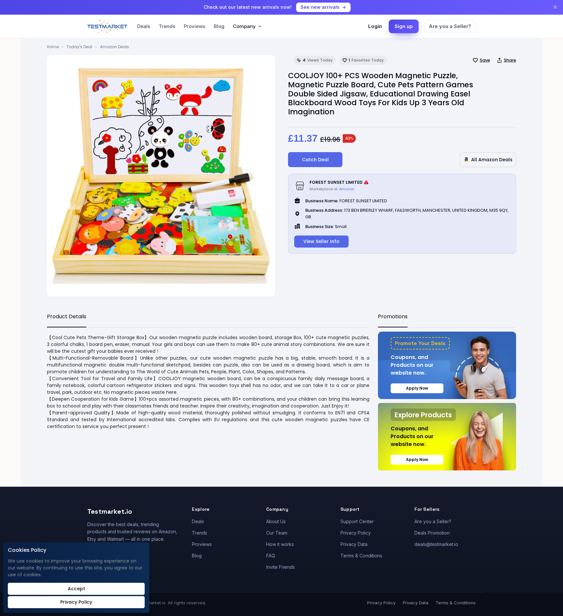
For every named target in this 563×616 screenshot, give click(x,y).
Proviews (194, 26)
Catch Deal (315, 159)
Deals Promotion (432, 533)
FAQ (270, 555)
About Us (276, 521)
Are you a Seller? (450, 26)
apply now (417, 388)
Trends (167, 26)
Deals (143, 26)
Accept (76, 588)
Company (244, 26)
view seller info (321, 241)
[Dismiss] (555, 7)
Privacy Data (354, 544)
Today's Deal (79, 47)
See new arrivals (319, 7)
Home (53, 47)
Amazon (346, 189)
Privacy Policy (355, 533)
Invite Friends (280, 567)
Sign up (404, 26)
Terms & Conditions (361, 555)
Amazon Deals (114, 47)
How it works (280, 544)
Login (375, 26)
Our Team (276, 533)
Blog (219, 26)
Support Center (357, 521)
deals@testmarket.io (436, 544)
